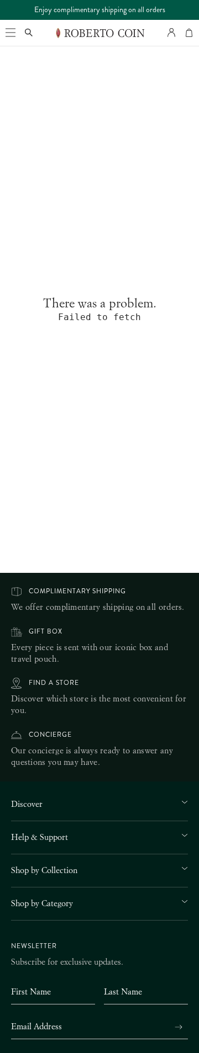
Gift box (45, 631)
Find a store (54, 683)
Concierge (50, 735)
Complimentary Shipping (77, 591)
